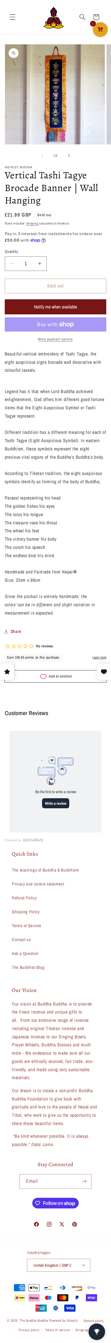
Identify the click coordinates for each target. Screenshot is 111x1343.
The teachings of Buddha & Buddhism (45, 870)
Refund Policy (24, 898)
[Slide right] (68, 155)
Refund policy (94, 1320)
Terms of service (57, 1330)
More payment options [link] (55, 339)
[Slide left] (42, 155)
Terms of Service (26, 926)
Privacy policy (29, 1330)
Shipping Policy (26, 912)
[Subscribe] (84, 1181)
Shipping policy (86, 1330)
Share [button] (16, 631)
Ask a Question (25, 953)
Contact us (21, 940)
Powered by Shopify (63, 1320)
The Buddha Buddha (34, 1320)
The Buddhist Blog (28, 967)
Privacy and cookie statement (38, 884)
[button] (12, 17)
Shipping (32, 223)
